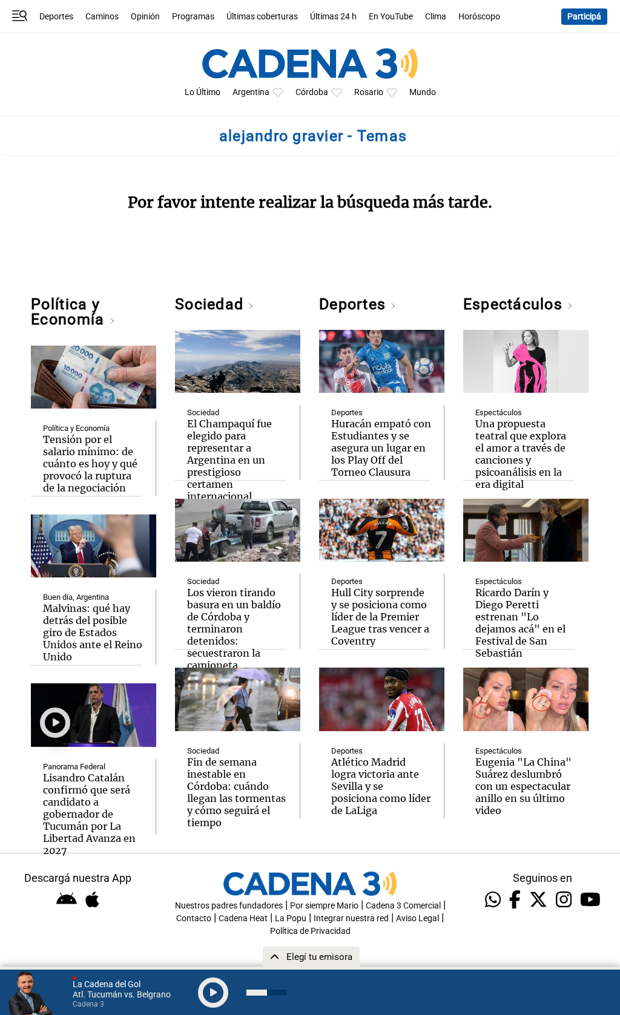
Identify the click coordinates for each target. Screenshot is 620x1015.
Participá (584, 16)
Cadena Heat (243, 918)
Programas (193, 16)
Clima (435, 16)
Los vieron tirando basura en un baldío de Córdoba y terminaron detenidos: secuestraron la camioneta (234, 628)
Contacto (193, 918)
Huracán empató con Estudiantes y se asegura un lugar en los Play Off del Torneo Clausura (381, 448)
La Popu (290, 918)
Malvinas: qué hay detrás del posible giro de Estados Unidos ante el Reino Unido (92, 632)
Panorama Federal (74, 766)
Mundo (422, 92)
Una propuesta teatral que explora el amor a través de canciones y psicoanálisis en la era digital (520, 454)
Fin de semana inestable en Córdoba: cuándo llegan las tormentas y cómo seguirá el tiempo (236, 792)
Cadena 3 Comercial (403, 906)
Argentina (250, 92)
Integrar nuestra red (351, 918)
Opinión (145, 16)
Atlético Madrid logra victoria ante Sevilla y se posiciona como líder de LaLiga (380, 786)
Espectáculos (515, 304)
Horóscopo (479, 16)
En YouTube (391, 16)
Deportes (56, 16)
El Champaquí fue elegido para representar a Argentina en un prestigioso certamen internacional (229, 460)
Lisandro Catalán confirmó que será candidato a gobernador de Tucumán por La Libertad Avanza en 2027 (89, 814)
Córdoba (311, 92)
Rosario (368, 92)
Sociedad (211, 304)
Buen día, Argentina (76, 597)
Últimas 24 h (333, 16)
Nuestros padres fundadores (229, 906)
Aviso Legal (417, 918)
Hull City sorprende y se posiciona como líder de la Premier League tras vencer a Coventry (380, 616)
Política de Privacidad (310, 931)
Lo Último (202, 92)
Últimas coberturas (262, 16)
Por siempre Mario (324, 906)
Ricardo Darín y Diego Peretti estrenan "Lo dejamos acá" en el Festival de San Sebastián (520, 622)
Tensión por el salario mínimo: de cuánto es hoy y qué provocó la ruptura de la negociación (90, 463)
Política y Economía (69, 311)
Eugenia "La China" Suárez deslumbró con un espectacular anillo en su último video (523, 786)
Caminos (102, 16)
